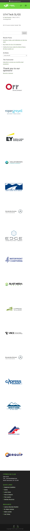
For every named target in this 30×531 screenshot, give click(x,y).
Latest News (7, 492)
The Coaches (7, 497)
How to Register (8, 494)
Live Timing (7, 514)
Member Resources (9, 499)
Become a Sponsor (8, 73)
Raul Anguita (8, 17)
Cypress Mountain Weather (11, 507)
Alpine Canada (8, 511)
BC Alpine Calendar (9, 509)
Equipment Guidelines (9, 487)
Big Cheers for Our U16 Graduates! (12, 44)
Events (6, 489)
